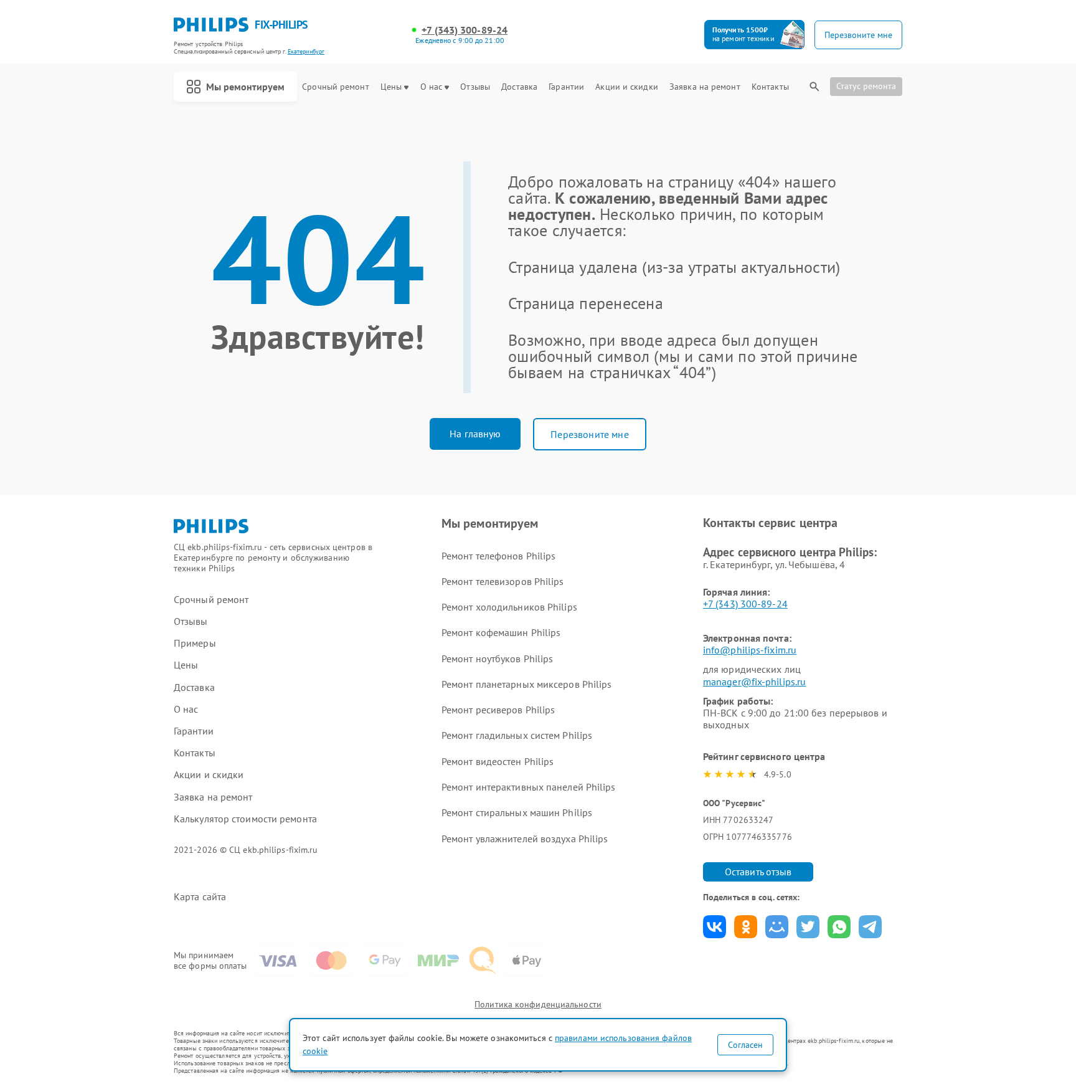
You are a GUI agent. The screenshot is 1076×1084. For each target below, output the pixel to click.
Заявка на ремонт (704, 87)
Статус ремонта (866, 86)
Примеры (195, 643)
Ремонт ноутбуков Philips (497, 658)
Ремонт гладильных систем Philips (516, 735)
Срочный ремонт (335, 87)
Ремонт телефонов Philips (498, 555)
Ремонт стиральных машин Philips (516, 812)
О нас (431, 87)
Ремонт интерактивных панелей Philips (528, 787)
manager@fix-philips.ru (754, 681)
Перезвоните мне (589, 434)
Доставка (519, 87)
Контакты (770, 87)
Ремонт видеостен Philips (497, 761)
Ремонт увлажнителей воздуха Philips (524, 838)
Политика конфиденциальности (538, 1004)
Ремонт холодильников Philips (509, 607)
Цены (391, 87)
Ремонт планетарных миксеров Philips (526, 684)
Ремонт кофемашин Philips (500, 632)
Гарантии (566, 87)
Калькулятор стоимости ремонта (245, 819)
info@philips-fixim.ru (749, 650)
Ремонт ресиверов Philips (498, 709)
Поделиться (714, 926)
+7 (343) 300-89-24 (464, 30)
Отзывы (475, 87)
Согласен (745, 1044)
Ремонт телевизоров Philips (502, 581)
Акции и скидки (626, 87)
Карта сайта (200, 897)
